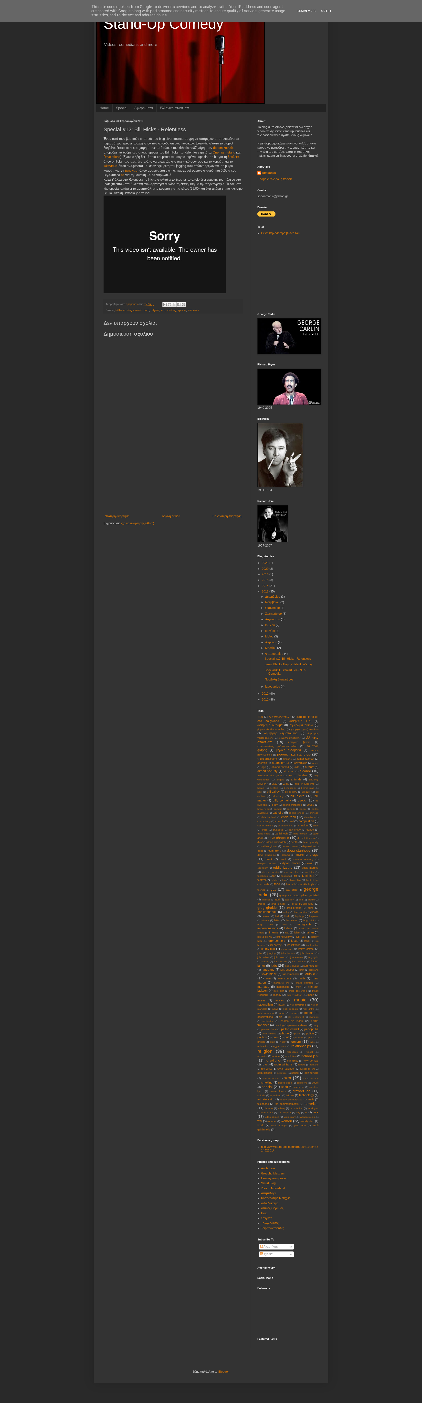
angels (280, 779)
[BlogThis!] (169, 304)
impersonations (267, 928)
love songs (285, 978)
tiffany (281, 1108)
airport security (267, 771)
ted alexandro (265, 1099)
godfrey (289, 899)
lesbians (313, 969)
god (277, 899)
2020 (265, 568)
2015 (265, 580)
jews (307, 940)
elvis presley (291, 872)
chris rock (288, 817)
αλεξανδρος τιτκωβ (280, 716)
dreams (286, 855)
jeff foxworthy (284, 936)
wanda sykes (307, 1117)
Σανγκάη (266, 1218)
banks (260, 788)
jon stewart (296, 957)
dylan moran (291, 863)
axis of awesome (304, 783)
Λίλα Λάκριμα (269, 1203)
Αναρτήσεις (270, 1246)
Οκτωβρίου (273, 608)
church (279, 821)
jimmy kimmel (306, 948)
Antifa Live (268, 1168)
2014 (265, 586)
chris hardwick (269, 817)
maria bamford (305, 982)
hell (277, 916)
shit (304, 1078)
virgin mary (290, 1117)
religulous (292, 1052)
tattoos (290, 1095)
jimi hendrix (312, 945)
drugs (130, 310)
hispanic (313, 916)
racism (296, 1041)
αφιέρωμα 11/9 (300, 721)
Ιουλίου (270, 625)
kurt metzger (310, 965)
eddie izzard (282, 867)
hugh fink (308, 920)
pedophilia (311, 1029)
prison (261, 1041)
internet (274, 932)
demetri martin (290, 846)
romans (314, 1064)
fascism (285, 876)
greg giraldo (267, 908)
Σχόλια (268, 1254)
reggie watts (279, 1046)
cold (291, 821)
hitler (277, 920)
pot (287, 1037)
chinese (314, 812)
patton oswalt (290, 1029)
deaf (260, 842)
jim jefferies (293, 944)
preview (299, 1037)
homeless (291, 920)
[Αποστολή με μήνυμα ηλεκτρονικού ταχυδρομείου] (164, 304)
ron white (266, 1068)
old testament (296, 1017)
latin (301, 969)
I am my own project (274, 1178)
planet (297, 1033)
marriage (263, 986)
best (259, 791)
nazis (281, 1004)
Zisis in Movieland (273, 1188)
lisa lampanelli (291, 974)
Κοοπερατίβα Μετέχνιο (276, 1198)
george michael (288, 895)
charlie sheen (297, 812)
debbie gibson (269, 846)
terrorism (311, 1104)
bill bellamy (291, 791)
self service (311, 1072)
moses (261, 1000)
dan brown (295, 829)
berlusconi (289, 788)
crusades (278, 829)
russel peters (307, 1068)
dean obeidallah (276, 842)
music (138, 310)
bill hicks (121, 310)
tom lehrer (267, 1112)
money (277, 994)
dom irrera (274, 850)
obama (309, 1013)
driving (300, 854)
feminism (308, 875)
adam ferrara (280, 763)
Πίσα (264, 1213)
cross (264, 829)
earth (310, 863)
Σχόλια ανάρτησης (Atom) (137, 523)
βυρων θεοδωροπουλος (271, 729)
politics (262, 1037)
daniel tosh (281, 833)
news (275, 1009)
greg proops (294, 907)
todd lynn (313, 1108)
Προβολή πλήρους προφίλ (274, 179)
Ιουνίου (270, 631)
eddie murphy (310, 867)
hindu (287, 916)
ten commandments (287, 1103)
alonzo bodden (297, 775)
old (280, 1016)
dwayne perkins (266, 863)
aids (297, 767)
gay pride (291, 889)
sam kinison (264, 1072)
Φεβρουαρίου (274, 654)
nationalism (265, 1004)
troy (298, 1112)
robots (301, 1064)
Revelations (112, 157)
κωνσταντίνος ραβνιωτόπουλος (277, 746)
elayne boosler (270, 872)
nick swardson (265, 1013)
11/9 (260, 717)
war (190, 310)
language (268, 969)
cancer (303, 809)
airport (309, 767)
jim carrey (276, 944)
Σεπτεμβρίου (274, 613)
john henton (288, 953)
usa (315, 1112)
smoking (171, 310)
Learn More (306, 11)
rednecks (262, 1046)
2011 (265, 699)
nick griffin (308, 1009)
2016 (265, 574)
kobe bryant (292, 966)
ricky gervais (310, 1060)
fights (274, 880)
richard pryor (273, 1060)
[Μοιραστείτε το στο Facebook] (178, 304)
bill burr (306, 791)
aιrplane (287, 758)
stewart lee (302, 1091)
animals (296, 779)
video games (272, 1117)
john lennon (307, 953)
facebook (262, 876)
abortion (262, 762)
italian (310, 932)
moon (310, 994)
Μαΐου (269, 636)
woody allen (307, 1121)
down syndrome (266, 855)
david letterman (306, 838)
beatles (274, 788)
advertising (300, 762)
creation (303, 825)
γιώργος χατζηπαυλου (304, 729)
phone (284, 1033)
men (298, 986)
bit (122, 175)
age (264, 767)
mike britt (279, 990)
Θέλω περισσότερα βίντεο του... (281, 233)
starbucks (299, 1087)
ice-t (285, 924)
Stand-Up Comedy (163, 23)
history (265, 920)
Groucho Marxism (273, 1173)
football (290, 884)
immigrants (304, 924)
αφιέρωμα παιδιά (301, 725)
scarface (282, 1073)
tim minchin (296, 1108)
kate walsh (280, 961)
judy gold (313, 957)
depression (308, 846)
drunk (269, 859)
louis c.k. (311, 974)
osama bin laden (292, 1020)
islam (297, 932)
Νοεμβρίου (272, 602)
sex (162, 310)
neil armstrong (298, 1004)
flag (284, 880)
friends (261, 889)
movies (279, 1000)
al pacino (289, 771)
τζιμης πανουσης (267, 758)
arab (274, 783)
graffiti (311, 899)
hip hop (299, 916)
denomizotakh (223, 148)
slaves (314, 1078)
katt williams (299, 961)
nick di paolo (290, 1009)
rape (312, 1042)
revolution (290, 1056)
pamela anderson (298, 1025)
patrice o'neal (269, 1029)
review (276, 1056)
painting (279, 1025)
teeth (311, 1099)
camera (278, 809)
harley (286, 912)
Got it (326, 11)
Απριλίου (271, 642)
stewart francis (277, 1091)
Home (104, 108)
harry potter (300, 912)
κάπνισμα (110, 166)
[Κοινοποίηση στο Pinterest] (183, 304)
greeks (261, 903)
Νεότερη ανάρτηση (117, 516)
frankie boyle (307, 884)
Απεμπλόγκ (268, 1193)
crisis (315, 825)
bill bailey (273, 791)
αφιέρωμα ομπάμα (270, 725)
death (294, 842)
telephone (263, 1103)
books (310, 804)
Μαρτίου (271, 648)
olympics (313, 1017)
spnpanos (269, 173)
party (315, 1025)
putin (272, 1042)
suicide (261, 1095)
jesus (294, 941)
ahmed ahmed (280, 767)
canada (291, 809)
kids (274, 965)
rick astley (292, 1060)
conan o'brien (265, 825)
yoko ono (300, 1125)
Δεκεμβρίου (273, 596)
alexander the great (269, 775)
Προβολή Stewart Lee (279, 679)
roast (265, 1064)
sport (284, 1087)
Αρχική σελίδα (171, 516)
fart (274, 875)
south (315, 1082)
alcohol (305, 771)
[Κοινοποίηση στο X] (174, 304)
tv (306, 1112)
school (295, 1072)
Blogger (223, 1371)
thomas (269, 1108)
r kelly (283, 1042)
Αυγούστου (273, 619)
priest (311, 1037)
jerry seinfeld (276, 941)
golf (301, 899)
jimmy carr (268, 949)
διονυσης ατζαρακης (289, 737)
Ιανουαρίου (273, 686)
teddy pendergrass (291, 1099)
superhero (275, 1095)
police (310, 1033)
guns (311, 907)
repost (309, 1052)
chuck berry (264, 821)
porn (146, 310)
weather (271, 1121)
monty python (294, 995)
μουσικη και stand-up (294, 754)
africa (315, 763)
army (286, 783)
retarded (262, 1056)
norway (295, 1013)
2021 (265, 563)
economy (262, 867)
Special (121, 108)
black (301, 800)
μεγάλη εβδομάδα (288, 750)
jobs (259, 953)
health (314, 911)
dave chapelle (278, 838)
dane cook (263, 833)
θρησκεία (131, 170)
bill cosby (278, 796)
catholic (278, 812)
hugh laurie (265, 924)
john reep (279, 957)
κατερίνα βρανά (299, 742)
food (277, 884)
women (286, 1121)
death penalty (310, 842)
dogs (260, 850)
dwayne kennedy (303, 859)
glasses (266, 899)
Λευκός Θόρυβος (272, 1208)
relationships (301, 1046)
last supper (287, 969)
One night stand (224, 152)
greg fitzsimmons (302, 903)
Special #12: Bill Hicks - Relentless (288, 658)
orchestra (268, 1021)
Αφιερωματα (143, 108)
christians (309, 817)
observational (265, 1016)
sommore (302, 1082)
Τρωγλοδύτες (270, 1223)
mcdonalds (282, 986)
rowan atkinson (286, 1068)
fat (295, 875)
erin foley (309, 872)
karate (265, 961)
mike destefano (298, 990)
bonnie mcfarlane (292, 804)
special (182, 310)
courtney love (285, 825)
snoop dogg (285, 1082)
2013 (265, 591)
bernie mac (307, 788)
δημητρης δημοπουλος (280, 733)
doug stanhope (299, 850)
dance (310, 829)
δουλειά (233, 157)
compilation (306, 821)
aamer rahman (305, 758)
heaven (266, 916)
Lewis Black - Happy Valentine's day (289, 664)
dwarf (283, 859)
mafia (302, 978)
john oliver (263, 957)
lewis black (269, 974)
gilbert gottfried (309, 895)
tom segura (284, 1112)
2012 (265, 693)
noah (282, 1013)
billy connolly (282, 800)
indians (288, 928)
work (196, 310)
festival (261, 879)
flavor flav (295, 880)
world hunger (279, 1125)
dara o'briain (300, 833)
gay (273, 889)
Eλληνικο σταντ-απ (174, 108)
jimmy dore (287, 949)
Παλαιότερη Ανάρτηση (227, 516)
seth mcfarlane (270, 1078)
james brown (264, 936)
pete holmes (269, 1033)
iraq (287, 932)
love (268, 978)
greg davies (278, 903)
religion (155, 310)
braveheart (263, 809)
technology (306, 1095)
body (275, 804)
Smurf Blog (268, 1183)
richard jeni (309, 1056)
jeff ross (301, 936)
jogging (271, 953)
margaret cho (282, 982)
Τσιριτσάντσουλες (272, 1228)
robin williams (283, 1064)
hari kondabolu (267, 912)
